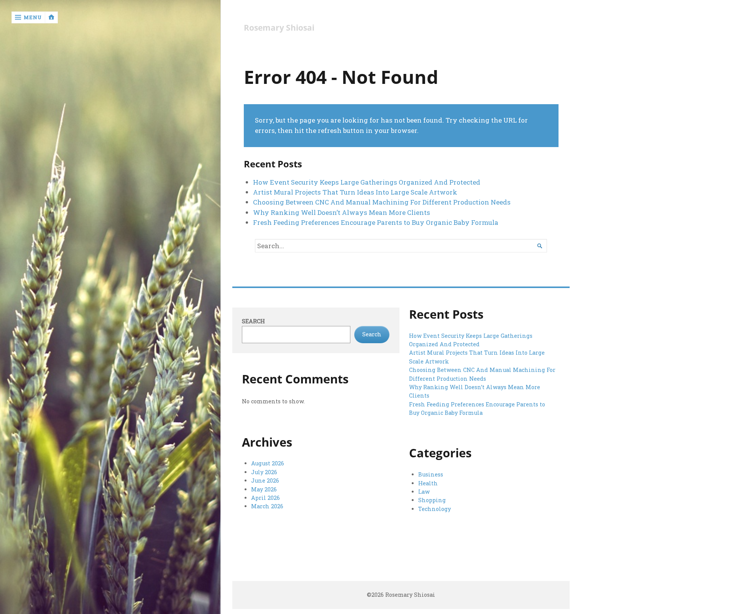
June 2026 (265, 480)
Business (430, 474)
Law (424, 491)
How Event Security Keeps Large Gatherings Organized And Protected (366, 182)
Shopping (432, 500)
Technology (434, 508)
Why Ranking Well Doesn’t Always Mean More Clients (341, 212)
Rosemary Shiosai (279, 28)
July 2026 (264, 472)
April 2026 (265, 497)
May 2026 (264, 489)
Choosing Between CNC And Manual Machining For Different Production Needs (382, 202)
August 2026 (267, 463)
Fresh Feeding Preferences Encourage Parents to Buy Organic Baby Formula (375, 222)
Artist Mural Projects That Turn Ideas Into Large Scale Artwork (355, 192)
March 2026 (267, 506)
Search (253, 321)
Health (428, 483)
